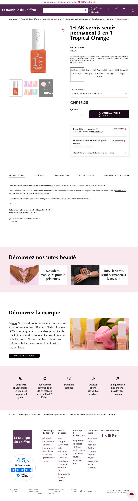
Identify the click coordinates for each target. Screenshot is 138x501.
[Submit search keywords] (84, 10)
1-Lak (73, 50)
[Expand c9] (63, 19)
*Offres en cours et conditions (78, 456)
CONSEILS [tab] (40, 175)
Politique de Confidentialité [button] (33, 490)
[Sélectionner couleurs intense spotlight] (121, 74)
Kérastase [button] (122, 19)
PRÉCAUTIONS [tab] (62, 175)
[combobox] (65, 10)
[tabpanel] (38, 50)
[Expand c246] (115, 19)
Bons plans (93, 438)
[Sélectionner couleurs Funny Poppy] (88, 74)
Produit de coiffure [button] (30, 19)
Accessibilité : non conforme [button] (56, 490)
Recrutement (48, 448)
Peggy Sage (77, 47)
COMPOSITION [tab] (86, 175)
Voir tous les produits (24, 356)
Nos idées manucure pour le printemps (53, 275)
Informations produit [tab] (116, 175)
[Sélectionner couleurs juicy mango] (110, 74)
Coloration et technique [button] (76, 19)
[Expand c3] (40, 19)
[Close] (136, 2)
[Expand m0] (19, 19)
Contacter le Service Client (64, 477)
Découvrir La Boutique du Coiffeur (48, 441)
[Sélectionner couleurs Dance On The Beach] (99, 74)
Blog (75, 463)
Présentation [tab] (17, 175)
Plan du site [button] (74, 490)
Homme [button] (109, 19)
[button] (116, 9)
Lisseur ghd (93, 461)
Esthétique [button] (97, 19)
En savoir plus (76, 62)
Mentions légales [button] (14, 490)
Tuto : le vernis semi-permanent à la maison (113, 275)
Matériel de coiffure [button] (52, 19)
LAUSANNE (96, 132)
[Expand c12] (90, 19)
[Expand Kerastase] (128, 19)
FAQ (60, 470)
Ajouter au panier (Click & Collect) (109, 114)
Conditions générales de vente (48, 457)
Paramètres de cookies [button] (44, 493)
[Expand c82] (103, 19)
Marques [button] (13, 19)
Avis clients (47, 451)
